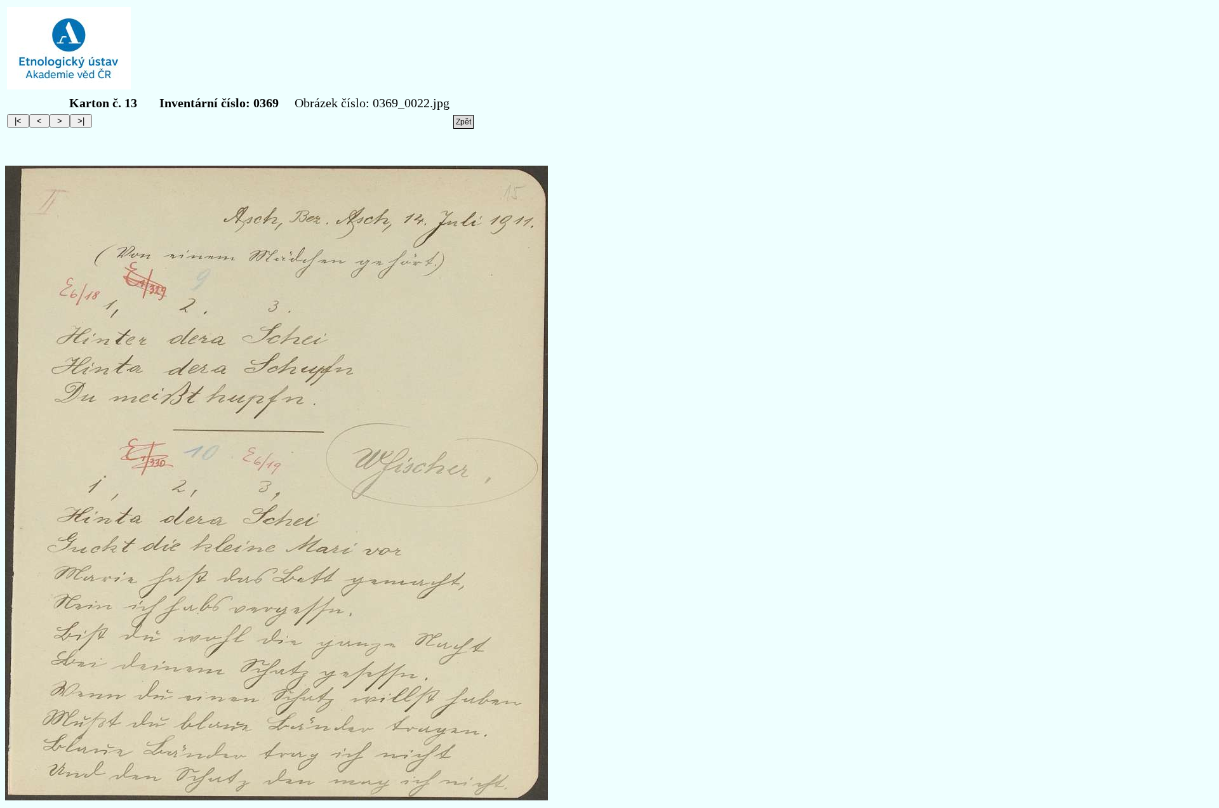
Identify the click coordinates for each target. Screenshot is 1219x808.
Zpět (463, 121)
